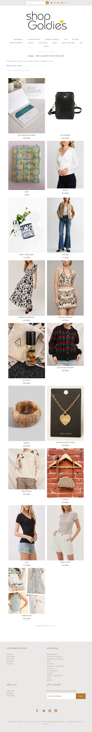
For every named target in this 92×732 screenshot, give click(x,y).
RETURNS (10, 659)
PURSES (54, 42)
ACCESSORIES (42, 42)
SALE (81, 42)
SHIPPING (10, 661)
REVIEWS (10, 693)
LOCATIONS (11, 696)
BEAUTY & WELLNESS (68, 42)
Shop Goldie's (27, 721)
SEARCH (10, 654)
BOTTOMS (75, 39)
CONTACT (10, 664)
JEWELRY (31, 42)
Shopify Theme (40, 721)
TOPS (65, 39)
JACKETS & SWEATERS (16, 42)
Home (40, 51)
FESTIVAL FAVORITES (33, 39)
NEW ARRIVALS (18, 39)
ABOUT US (10, 691)
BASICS (46, 46)
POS (67, 721)
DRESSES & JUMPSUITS (52, 39)
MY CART (59, 3)
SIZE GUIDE (11, 657)
